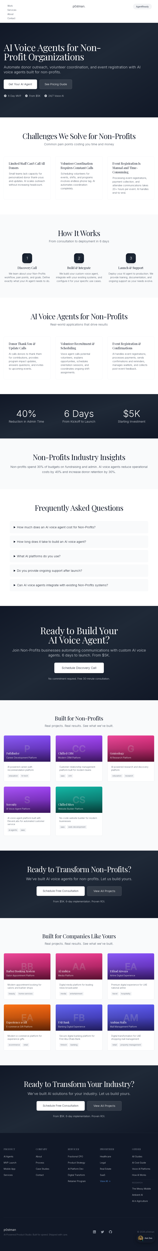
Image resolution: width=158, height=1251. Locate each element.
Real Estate (105, 1168)
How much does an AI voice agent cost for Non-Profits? (56, 527)
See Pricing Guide (56, 84)
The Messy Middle (141, 1188)
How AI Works (139, 1175)
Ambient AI (137, 1195)
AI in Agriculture (140, 1201)
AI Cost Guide (139, 1162)
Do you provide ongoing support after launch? (49, 571)
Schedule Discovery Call (79, 668)
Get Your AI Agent (20, 84)
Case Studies (42, 1168)
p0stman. (79, 6)
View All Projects (104, 891)
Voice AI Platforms (141, 1168)
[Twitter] (102, 1232)
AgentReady (142, 6)
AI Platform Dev (75, 1168)
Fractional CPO (75, 1156)
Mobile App (9, 1168)
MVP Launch (10, 1162)
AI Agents (8, 1156)
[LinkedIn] (94, 1232)
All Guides (137, 1156)
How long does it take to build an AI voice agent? (51, 542)
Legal (103, 1162)
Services (11, 10)
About (10, 14)
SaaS (102, 1175)
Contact (11, 18)
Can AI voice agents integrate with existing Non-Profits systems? (62, 585)
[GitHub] (110, 1232)
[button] (145, 1238)
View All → (105, 1181)
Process (40, 1162)
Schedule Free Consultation (61, 890)
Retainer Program (77, 1181)
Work (10, 5)
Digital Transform (76, 1175)
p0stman (10, 1230)
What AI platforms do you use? (38, 556)
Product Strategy (76, 1162)
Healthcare (105, 1156)
